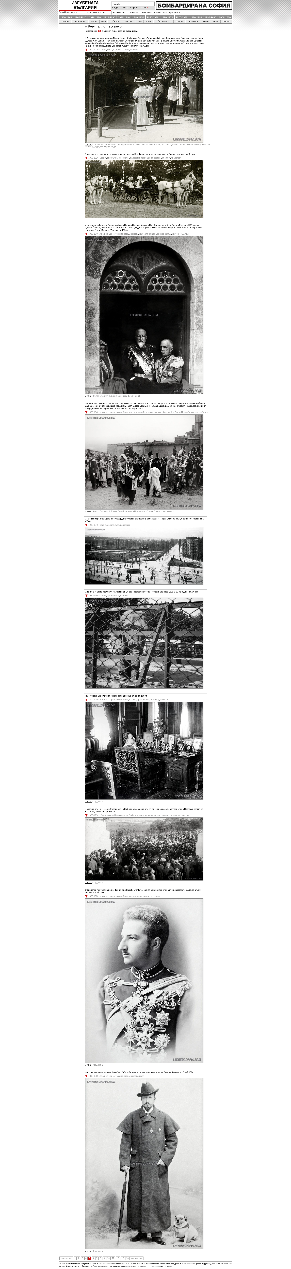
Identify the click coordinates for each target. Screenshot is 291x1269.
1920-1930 (109, 17)
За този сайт (118, 12)
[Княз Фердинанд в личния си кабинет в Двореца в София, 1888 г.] (144, 799)
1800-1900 (66, 17)
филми (226, 21)
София (103, 49)
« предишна (66, 1258)
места (148, 21)
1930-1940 (124, 17)
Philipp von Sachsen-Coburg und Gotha (153, 145)
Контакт (133, 12)
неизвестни (123, 158)
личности (133, 234)
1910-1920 (95, 17)
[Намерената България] (194, 9)
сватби (168, 234)
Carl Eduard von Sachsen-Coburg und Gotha (113, 145)
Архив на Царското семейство (114, 234)
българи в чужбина (138, 412)
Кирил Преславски (137, 511)
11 (113, 1258)
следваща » (136, 1258)
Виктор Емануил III (101, 396)
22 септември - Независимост (114, 815)
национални (150, 815)
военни (179, 21)
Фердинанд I (110, 147)
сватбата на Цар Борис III (151, 234)
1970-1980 (181, 17)
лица (139, 896)
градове (128, 21)
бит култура (163, 21)
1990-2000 (210, 17)
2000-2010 (225, 17)
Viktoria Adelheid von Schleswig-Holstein (191, 145)
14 (127, 1258)
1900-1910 (80, 17)
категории (80, 21)
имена (94, 21)
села (139, 21)
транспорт (176, 158)
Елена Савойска (119, 396)
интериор (154, 699)
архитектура (113, 525)
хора (103, 21)
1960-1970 (167, 17)
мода (109, 49)
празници (175, 815)
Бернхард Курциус (94, 147)
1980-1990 (196, 17)
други (215, 21)
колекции (193, 21)
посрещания (147, 158)
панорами (135, 158)
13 (123, 1258)
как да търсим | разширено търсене (129, 7)
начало (65, 21)
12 (118, 1258)
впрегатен (112, 158)
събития (115, 21)
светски (125, 49)
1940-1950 (138, 17)
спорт (206, 21)
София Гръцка (153, 511)
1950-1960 (152, 17)
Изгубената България (85, 5)
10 (108, 1258)
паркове (117, 49)
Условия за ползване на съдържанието (160, 12)
